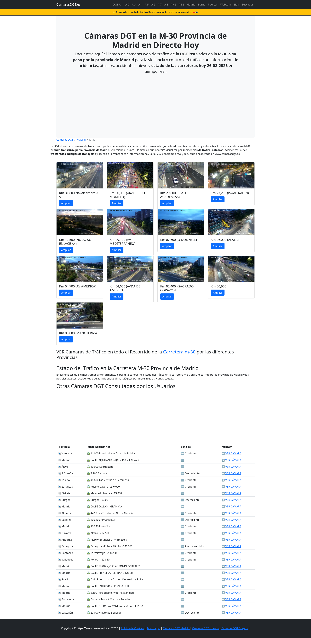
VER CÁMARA (233, 453)
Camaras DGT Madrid (176, 628)
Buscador (247, 4)
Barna (201, 4)
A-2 (127, 4)
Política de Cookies (132, 628)
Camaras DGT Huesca (205, 628)
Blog (236, 4)
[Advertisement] (155, 99)
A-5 (147, 4)
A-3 (134, 4)
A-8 (166, 4)
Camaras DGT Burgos (234, 628)
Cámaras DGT (64, 139)
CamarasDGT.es (68, 4)
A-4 (140, 4)
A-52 (181, 4)
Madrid (191, 4)
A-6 (153, 4)
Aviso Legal (153, 628)
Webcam (225, 4)
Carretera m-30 (179, 352)
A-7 (160, 4)
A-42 (173, 4)
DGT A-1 (118, 4)
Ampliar (66, 203)
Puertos (213, 4)
